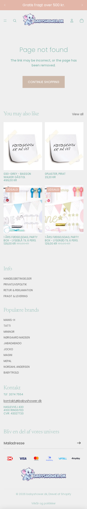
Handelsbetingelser (18, 278)
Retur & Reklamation (18, 290)
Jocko (8, 349)
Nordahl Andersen (17, 367)
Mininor (9, 332)
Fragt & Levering (16, 296)
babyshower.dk (36, 494)
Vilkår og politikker (43, 503)
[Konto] (72, 21)
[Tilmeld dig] (79, 443)
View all (77, 114)
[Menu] (5, 21)
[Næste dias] (82, 5)
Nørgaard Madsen (17, 337)
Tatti (7, 326)
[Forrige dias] (5, 5)
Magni (8, 355)
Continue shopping (43, 82)
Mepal (7, 361)
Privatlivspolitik (15, 284)
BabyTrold (11, 373)
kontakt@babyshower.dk (23, 401)
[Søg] (15, 21)
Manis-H (9, 320)
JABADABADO (12, 343)
